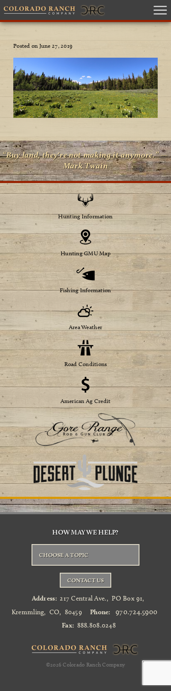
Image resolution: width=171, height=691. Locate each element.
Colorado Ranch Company (94, 664)
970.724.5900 (136, 611)
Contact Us (85, 580)
